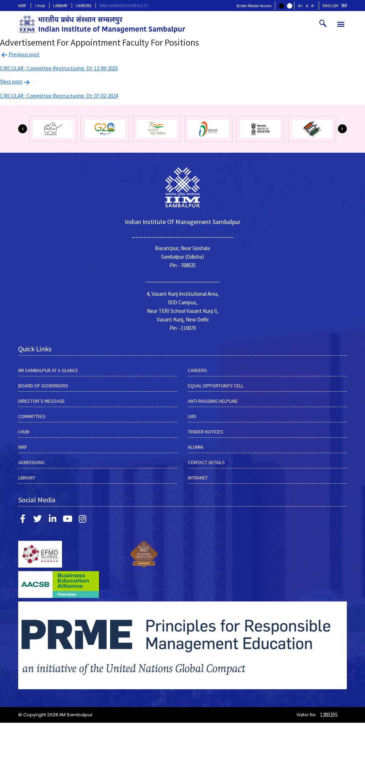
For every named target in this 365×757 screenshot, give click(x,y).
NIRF (22, 5)
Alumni (195, 447)
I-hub (40, 5)
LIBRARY (60, 5)
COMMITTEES (32, 416)
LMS (192, 416)
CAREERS (83, 5)
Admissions (31, 462)
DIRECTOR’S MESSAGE (41, 401)
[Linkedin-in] (52, 518)
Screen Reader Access (253, 5)
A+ (300, 5)
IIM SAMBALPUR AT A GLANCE (48, 370)
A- (313, 5)
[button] (341, 24)
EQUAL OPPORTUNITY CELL (215, 385)
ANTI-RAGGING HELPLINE (213, 401)
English (331, 5)
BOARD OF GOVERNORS (43, 385)
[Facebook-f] (22, 518)
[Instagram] (82, 518)
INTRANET (198, 477)
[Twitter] (37, 518)
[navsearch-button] (323, 24)
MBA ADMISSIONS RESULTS (123, 5)
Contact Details (206, 462)
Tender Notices (205, 431)
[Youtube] (67, 518)
